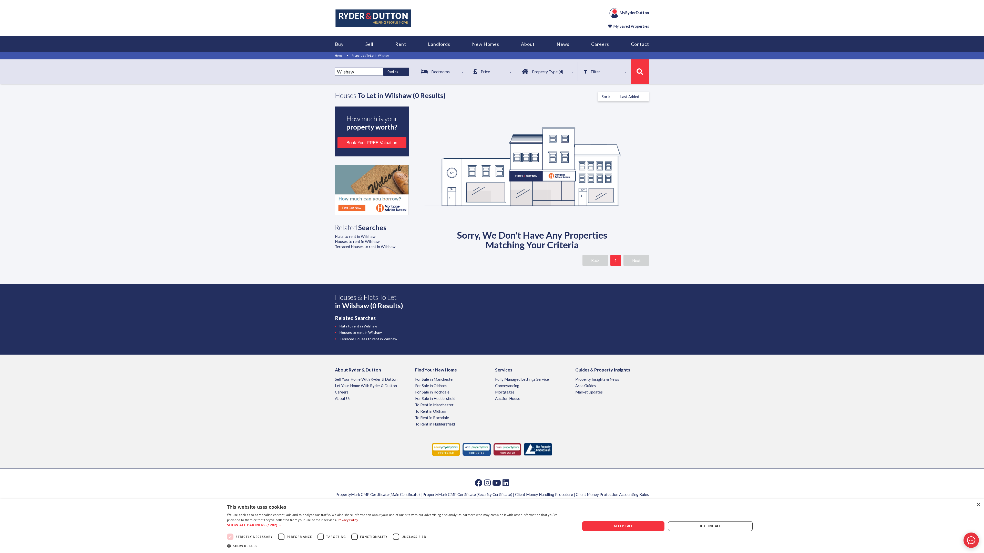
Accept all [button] (623, 526)
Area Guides (585, 385)
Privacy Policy (348, 520)
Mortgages (505, 392)
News (563, 44)
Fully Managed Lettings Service (522, 379)
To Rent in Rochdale (432, 417)
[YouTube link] (496, 482)
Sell (369, 44)
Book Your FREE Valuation (371, 142)
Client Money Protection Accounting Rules (612, 494)
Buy (339, 44)
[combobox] (359, 72)
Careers (600, 44)
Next (636, 260)
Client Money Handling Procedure (544, 494)
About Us (343, 398)
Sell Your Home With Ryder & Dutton (366, 379)
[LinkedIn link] (506, 482)
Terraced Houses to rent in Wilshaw (365, 246)
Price (485, 71)
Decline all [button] (710, 526)
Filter (595, 71)
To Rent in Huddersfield (435, 424)
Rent (400, 44)
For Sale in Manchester (434, 379)
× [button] (978, 505)
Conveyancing (507, 385)
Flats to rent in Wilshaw (355, 236)
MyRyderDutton (634, 12)
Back (595, 260)
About (528, 44)
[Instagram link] (487, 482)
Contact (640, 44)
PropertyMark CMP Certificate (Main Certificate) (377, 494)
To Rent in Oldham (430, 411)
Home (339, 55)
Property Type (547, 71)
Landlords (439, 44)
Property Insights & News (597, 379)
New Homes (485, 44)
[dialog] (492, 526)
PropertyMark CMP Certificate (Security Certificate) (467, 494)
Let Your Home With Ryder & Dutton (366, 385)
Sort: (606, 96)
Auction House (507, 398)
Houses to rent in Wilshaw (357, 241)
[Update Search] (640, 71)
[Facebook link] (479, 482)
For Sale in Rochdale (432, 392)
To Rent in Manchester (434, 404)
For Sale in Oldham (431, 385)
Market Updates (589, 392)
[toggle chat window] (971, 540)
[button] (398, 525)
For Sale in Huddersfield (435, 398)
